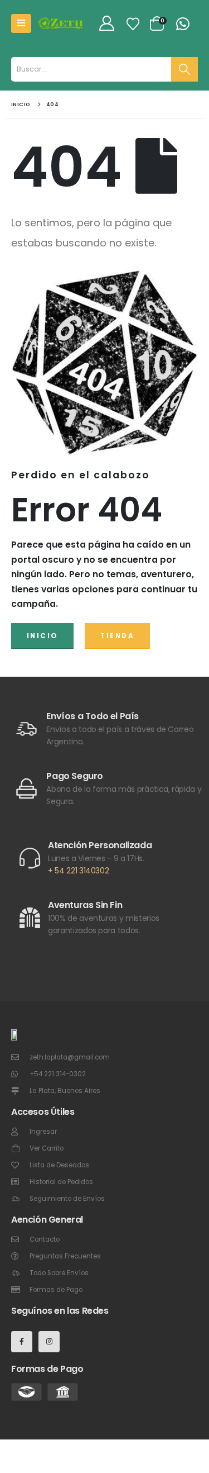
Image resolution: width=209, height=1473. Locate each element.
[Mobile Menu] (21, 23)
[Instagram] (49, 1341)
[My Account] (106, 23)
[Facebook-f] (21, 1341)
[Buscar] (184, 69)
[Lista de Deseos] (132, 23)
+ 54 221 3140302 (78, 870)
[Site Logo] (60, 23)
